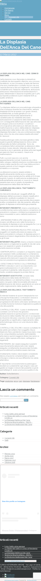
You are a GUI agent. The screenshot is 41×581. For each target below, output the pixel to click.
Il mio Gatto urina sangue (15, 414)
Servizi (7, 13)
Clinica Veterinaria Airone (15, 561)
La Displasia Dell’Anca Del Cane (17, 420)
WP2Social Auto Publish (11, 580)
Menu (3, 3)
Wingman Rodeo (8, 530)
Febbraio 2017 (10, 460)
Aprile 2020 (9, 456)
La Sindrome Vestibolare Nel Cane (18, 425)
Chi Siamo (9, 10)
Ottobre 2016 (10, 462)
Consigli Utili (14, 17)
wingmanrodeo (22, 530)
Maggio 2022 (10, 454)
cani (20, 381)
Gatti (6, 440)
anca (16, 381)
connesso (14, 396)
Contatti (8, 19)
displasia (26, 381)
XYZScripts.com (32, 580)
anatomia (9, 381)
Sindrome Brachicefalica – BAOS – (18, 422)
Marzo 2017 (9, 458)
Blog (7, 15)
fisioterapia (35, 381)
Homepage (10, 8)
